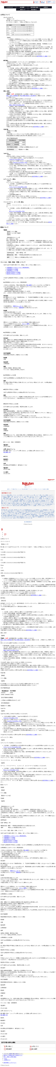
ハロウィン (30, 505)
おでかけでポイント (39, 512)
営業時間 (21, 307)
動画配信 (40, 516)
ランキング (40, 489)
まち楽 (13, 504)
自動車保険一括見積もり (12, 515)
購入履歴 (29, 285)
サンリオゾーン (8, 504)
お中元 (21, 505)
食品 (33, 497)
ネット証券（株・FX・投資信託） (20, 513)
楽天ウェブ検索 (7, 503)
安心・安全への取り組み (10, 1056)
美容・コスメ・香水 (12, 497)
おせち (43, 505)
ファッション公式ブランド (36, 503)
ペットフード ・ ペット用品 (9, 502)
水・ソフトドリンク (47, 497)
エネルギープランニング (16, 514)
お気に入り (35, 1046)
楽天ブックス (35, 502)
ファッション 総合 (5, 495)
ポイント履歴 (25, 323)
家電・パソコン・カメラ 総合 (16, 495)
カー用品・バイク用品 (27, 497)
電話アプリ (35, 516)
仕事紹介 (37, 515)
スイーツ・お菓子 (38, 497)
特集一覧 (14, 489)
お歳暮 (34, 505)
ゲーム (25, 499)
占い (43, 516)
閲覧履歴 (9, 1049)
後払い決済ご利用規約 (12, 95)
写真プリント (13, 511)
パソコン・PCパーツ (19, 498)
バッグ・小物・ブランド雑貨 (42, 495)
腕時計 (9, 496)
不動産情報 (41, 515)
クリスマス (39, 505)
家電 (10, 499)
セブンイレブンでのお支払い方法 (18, 187)
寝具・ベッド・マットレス (7, 500)
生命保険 (5, 515)
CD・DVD (14, 499)
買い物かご (9, 1046)
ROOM (49, 515)
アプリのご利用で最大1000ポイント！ (13, 1053)
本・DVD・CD (21, 509)
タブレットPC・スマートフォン (31, 498)
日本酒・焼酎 (8, 498)
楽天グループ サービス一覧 (26, 518)
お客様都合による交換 (12, 270)
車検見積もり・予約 (47, 509)
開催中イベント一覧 (42, 504)
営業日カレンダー (17, 306)
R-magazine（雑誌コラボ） (16, 503)
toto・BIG (47, 516)
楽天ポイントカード (30, 512)
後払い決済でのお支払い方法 (16, 105)
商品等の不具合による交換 (13, 273)
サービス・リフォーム (40, 499)
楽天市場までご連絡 (42, 56)
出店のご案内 (46, 489)
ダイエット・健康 (39, 496)
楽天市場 (3, 509)
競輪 (4, 513)
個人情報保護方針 (28, 521)
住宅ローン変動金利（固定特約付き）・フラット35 (33, 514)
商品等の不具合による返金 (13, 272)
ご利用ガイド (7, 1060)
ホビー (33, 499)
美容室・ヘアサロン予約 (22, 511)
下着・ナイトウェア (15, 496)
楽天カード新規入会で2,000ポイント (13, 1055)
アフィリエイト (8, 513)
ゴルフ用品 (27, 502)
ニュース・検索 (30, 515)
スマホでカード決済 (5, 514)
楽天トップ (9, 489)
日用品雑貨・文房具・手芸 (19, 500)
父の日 (17, 505)
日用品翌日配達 (27, 504)
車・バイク (19, 497)
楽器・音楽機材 (20, 499)
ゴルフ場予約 (36, 509)
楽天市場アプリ (26, 489)
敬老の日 (25, 505)
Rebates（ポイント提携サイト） (18, 512)
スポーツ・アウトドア (20, 502)
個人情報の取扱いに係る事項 (28, 95)
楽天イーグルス (16, 518)
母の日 (14, 505)
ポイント (42, 502)
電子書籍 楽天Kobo (28, 509)
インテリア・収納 (49, 499)
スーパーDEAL (34, 489)
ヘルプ (5, 1058)
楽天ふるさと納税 (19, 504)
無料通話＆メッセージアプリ (26, 516)
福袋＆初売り (50, 504)
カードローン (30, 513)
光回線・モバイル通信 (43, 498)
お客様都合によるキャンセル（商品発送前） (18, 267)
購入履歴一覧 (7, 452)
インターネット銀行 (22, 515)
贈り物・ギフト (26, 503)
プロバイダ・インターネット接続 (12, 516)
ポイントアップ (45, 503)
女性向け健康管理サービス (33, 511)
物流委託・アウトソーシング (46, 511)
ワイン (13, 498)
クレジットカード (38, 513)
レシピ (41, 509)
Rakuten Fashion (47, 512)
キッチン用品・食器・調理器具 (32, 500)
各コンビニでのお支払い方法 (16, 211)
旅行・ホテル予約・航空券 (11, 509)
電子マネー (44, 513)
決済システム (50, 513)
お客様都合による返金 (12, 269)
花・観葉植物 (42, 500)
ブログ (46, 515)
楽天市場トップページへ (10, 1062)
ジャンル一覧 (20, 489)
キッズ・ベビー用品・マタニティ (27, 496)
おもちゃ (29, 499)
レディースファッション (28, 495)
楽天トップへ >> (28, 486)
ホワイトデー (9, 505)
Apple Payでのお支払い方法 (16, 159)
